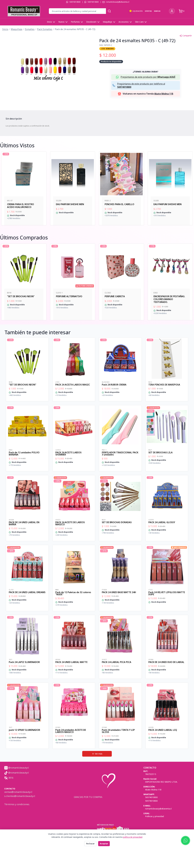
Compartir (187, 35)
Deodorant (91, 21)
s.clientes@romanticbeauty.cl (19, 796)
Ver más (98, 753)
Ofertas (148, 11)
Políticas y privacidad (154, 816)
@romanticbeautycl (18, 767)
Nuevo (61, 21)
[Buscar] (109, 11)
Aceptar (104, 843)
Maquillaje (107, 21)
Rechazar (90, 843)
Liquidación (138, 11)
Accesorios (124, 21)
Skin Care (139, 21)
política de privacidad (132, 837)
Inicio (49, 21)
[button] (48, 67)
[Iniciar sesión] (172, 11)
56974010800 (74, 2)
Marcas (157, 11)
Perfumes (75, 21)
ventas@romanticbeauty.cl (18, 792)
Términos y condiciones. (17, 804)
